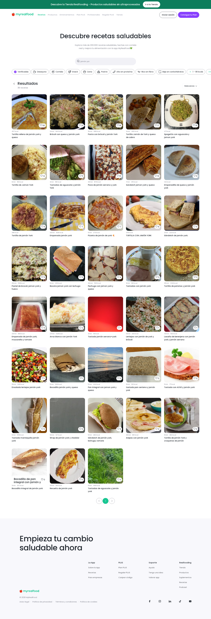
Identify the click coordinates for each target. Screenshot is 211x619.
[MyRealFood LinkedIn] (170, 601)
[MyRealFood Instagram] (160, 601)
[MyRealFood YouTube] (190, 601)
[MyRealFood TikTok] (180, 601)
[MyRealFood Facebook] (149, 601)
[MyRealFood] (22, 15)
